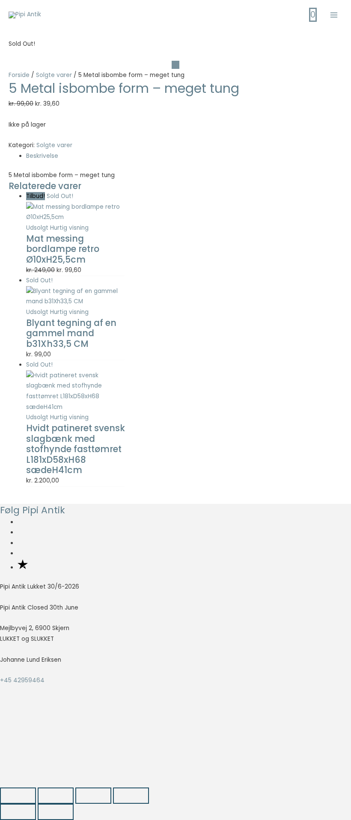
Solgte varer (54, 75)
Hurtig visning (69, 228)
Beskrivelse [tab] (42, 156)
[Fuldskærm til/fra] (56, 795)
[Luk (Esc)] (131, 795)
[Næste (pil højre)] (56, 812)
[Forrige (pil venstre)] (18, 812)
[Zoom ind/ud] (18, 795)
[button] (37, 747)
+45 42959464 (22, 680)
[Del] (93, 795)
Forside (19, 75)
